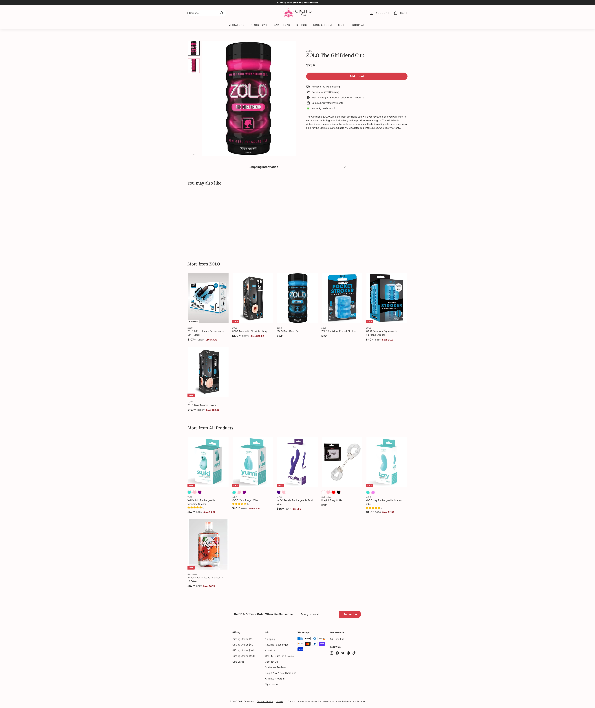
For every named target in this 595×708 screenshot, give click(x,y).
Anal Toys (282, 25)
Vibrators (237, 25)
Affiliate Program (275, 678)
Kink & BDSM (322, 25)
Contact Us (271, 661)
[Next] (193, 153)
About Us (270, 650)
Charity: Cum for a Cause (279, 656)
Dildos (301, 25)
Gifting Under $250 (243, 656)
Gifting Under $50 (242, 644)
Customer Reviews (275, 667)
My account (272, 684)
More (342, 25)
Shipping (270, 639)
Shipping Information (263, 167)
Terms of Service (265, 701)
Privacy (279, 701)
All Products (221, 427)
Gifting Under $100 (243, 650)
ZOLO (309, 50)
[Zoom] (249, 98)
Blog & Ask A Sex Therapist (280, 673)
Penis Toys (259, 25)
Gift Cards (238, 661)
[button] (194, 507)
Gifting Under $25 (242, 639)
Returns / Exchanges (277, 644)
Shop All (359, 25)
